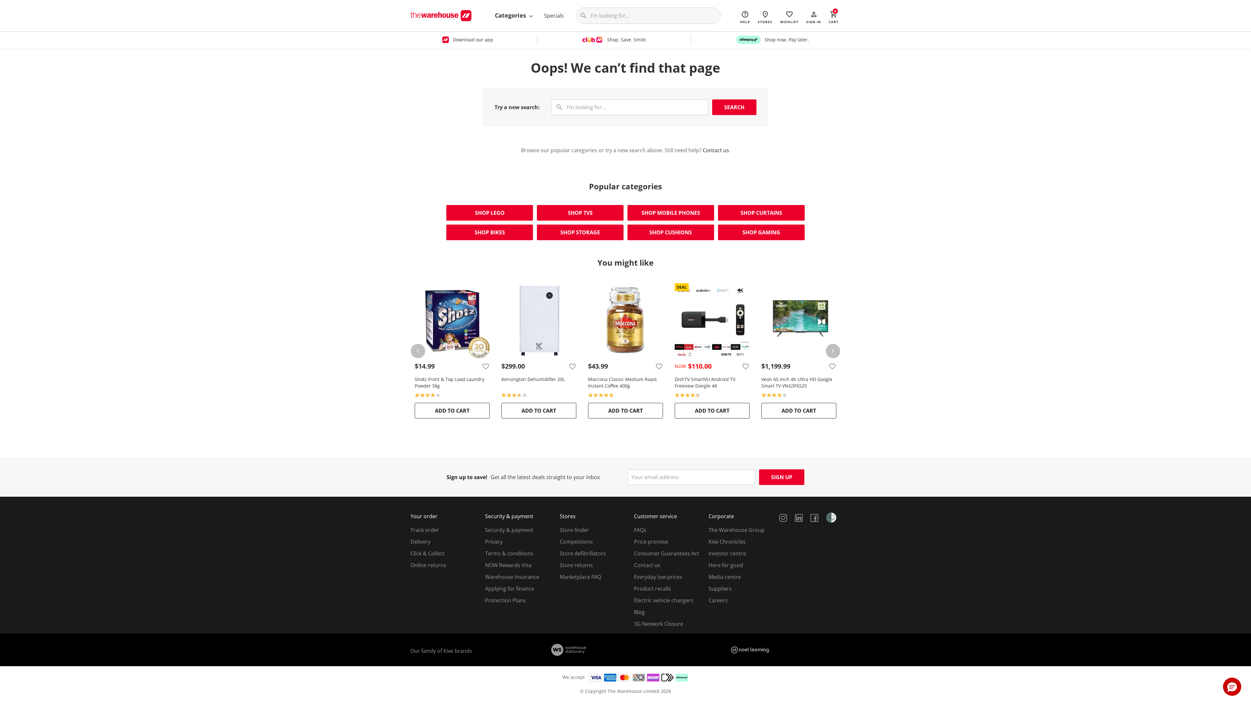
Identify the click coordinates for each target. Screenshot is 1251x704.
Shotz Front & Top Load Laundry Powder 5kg (449, 382)
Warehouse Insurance (512, 576)
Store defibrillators (583, 553)
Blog (639, 612)
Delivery (420, 541)
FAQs (640, 530)
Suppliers (720, 588)
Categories (511, 15)
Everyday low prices (658, 576)
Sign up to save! (467, 477)
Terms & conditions (509, 553)
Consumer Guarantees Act (666, 553)
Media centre (725, 576)
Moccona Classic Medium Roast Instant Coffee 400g (622, 382)
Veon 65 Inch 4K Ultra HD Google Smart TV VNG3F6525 (796, 382)
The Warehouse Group (737, 530)
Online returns (428, 565)
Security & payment (509, 530)
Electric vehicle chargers (663, 600)
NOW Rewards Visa (508, 565)
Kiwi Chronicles (727, 541)
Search (734, 107)
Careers (718, 600)
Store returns (576, 565)
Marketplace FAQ (580, 576)
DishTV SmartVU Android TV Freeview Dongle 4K (705, 382)
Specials (554, 15)
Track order (424, 530)
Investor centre (727, 553)
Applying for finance (509, 588)
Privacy (494, 541)
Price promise (651, 541)
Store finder (574, 530)
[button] (813, 16)
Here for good (726, 565)
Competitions (576, 541)
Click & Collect (427, 553)
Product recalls (652, 588)
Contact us (716, 150)
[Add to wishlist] (486, 366)
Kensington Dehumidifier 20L (533, 379)
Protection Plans (505, 600)
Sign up (781, 477)
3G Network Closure (658, 623)
